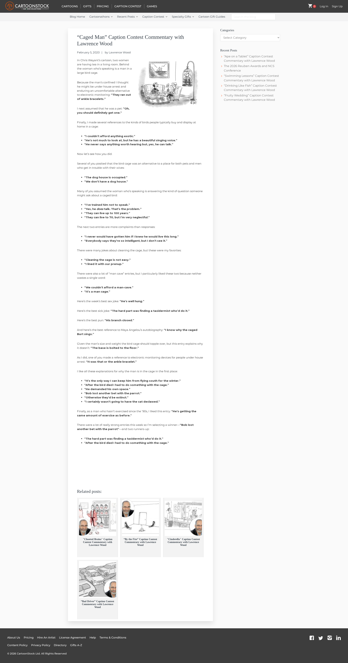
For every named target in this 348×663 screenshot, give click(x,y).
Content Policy (17, 645)
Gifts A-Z (76, 645)
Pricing (103, 6)
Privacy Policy (40, 645)
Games (152, 6)
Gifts (87, 6)
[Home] (30, 6)
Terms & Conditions (113, 637)
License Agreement (72, 637)
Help (93, 637)
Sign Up (337, 6)
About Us (13, 637)
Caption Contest (127, 6)
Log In (324, 6)
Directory (60, 645)
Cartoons (70, 6)
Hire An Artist (46, 637)
